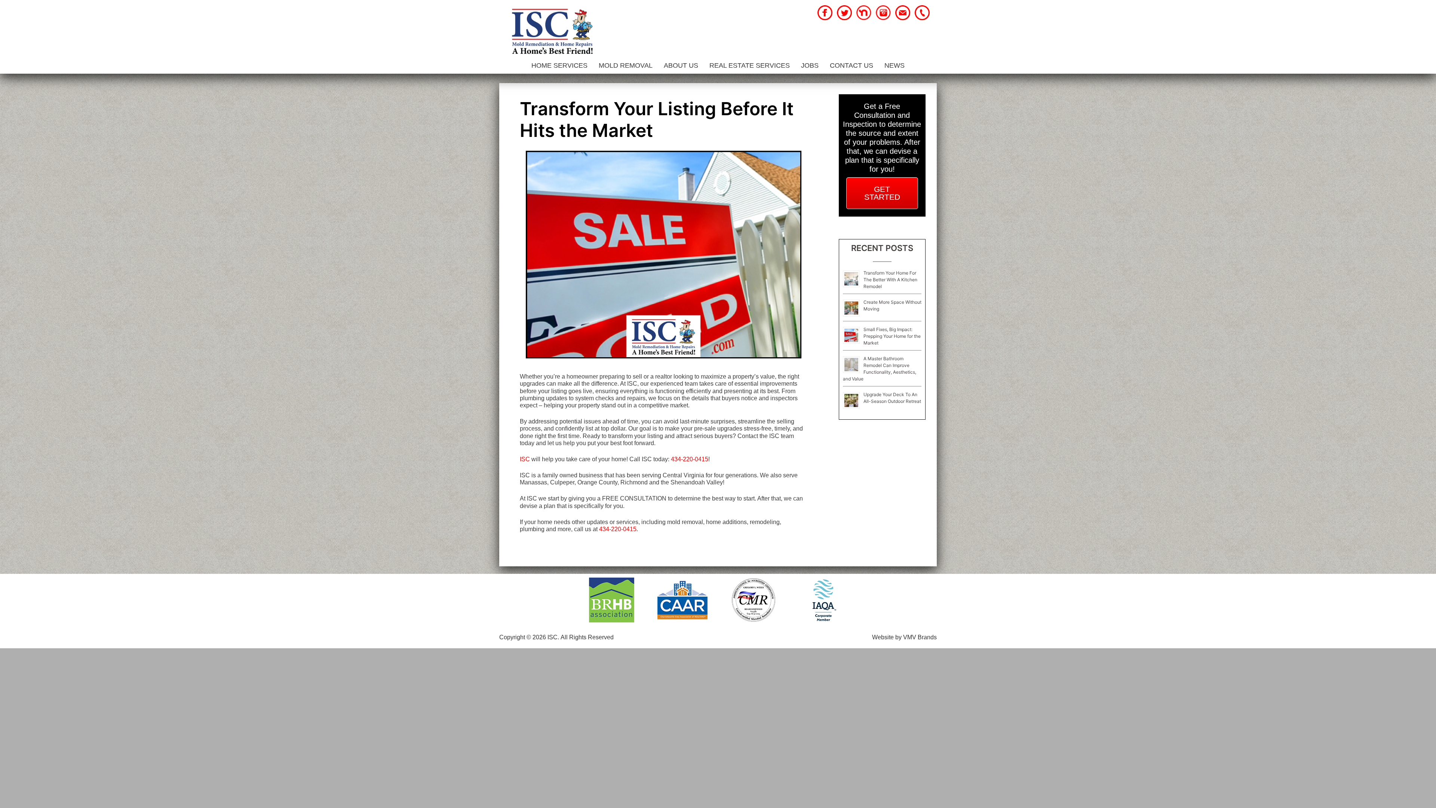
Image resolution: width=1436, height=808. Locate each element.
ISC (525, 459)
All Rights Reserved (587, 637)
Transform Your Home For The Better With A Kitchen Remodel (890, 279)
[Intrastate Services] (552, 32)
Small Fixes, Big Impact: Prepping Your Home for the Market (892, 336)
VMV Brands (920, 637)
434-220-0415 (689, 459)
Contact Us (851, 65)
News (894, 65)
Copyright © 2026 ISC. (529, 637)
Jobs (810, 65)
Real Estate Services (749, 65)
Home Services (559, 65)
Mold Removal (626, 65)
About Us (681, 65)
